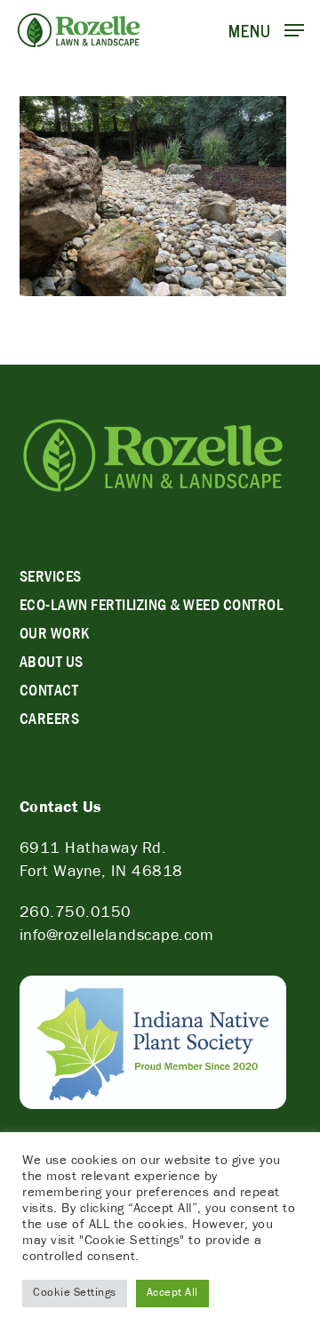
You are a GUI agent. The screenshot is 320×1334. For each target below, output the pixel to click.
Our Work (55, 636)
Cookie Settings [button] (74, 1293)
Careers (50, 721)
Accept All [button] (172, 1293)
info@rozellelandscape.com (117, 937)
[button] (266, 31)
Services (51, 579)
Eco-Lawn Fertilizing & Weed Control (152, 607)
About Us (52, 664)
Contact (49, 693)
